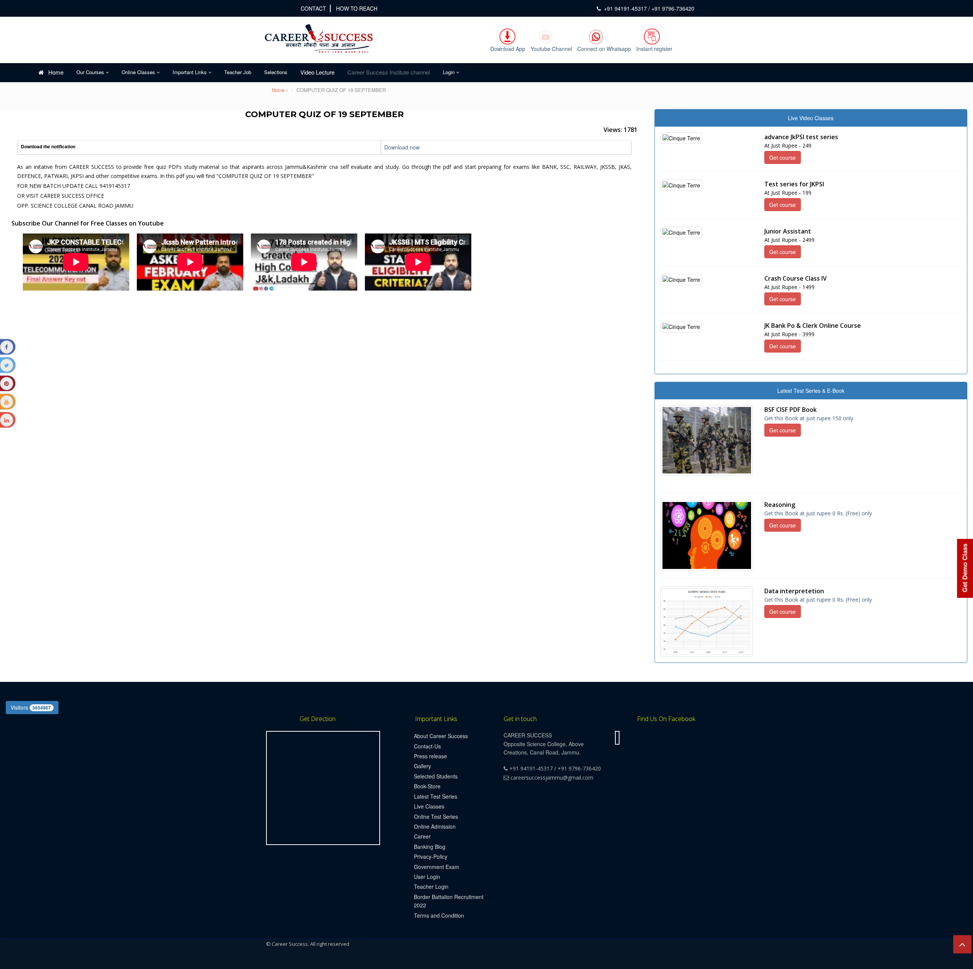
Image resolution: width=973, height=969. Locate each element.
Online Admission (435, 826)
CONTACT (313, 8)
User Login (427, 876)
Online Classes (139, 72)
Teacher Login (431, 886)
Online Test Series (436, 816)
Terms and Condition (439, 915)
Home (53, 72)
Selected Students (436, 776)
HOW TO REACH (356, 8)
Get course (782, 157)
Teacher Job (237, 72)
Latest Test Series (435, 796)
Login (449, 72)
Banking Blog (429, 846)
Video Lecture (317, 72)
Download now (402, 147)
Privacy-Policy (430, 856)
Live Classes (429, 806)
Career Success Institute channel (388, 72)
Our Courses (91, 72)
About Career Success (441, 736)
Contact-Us (427, 746)
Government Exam (436, 867)
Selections (275, 72)
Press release (430, 756)
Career (422, 836)
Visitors (31, 707)
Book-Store (427, 786)
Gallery (422, 766)
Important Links (190, 72)
